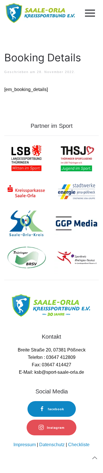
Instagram (56, 427)
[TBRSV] (26, 257)
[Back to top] (95, 458)
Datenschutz (52, 444)
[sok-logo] (26, 224)
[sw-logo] (76, 190)
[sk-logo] (26, 190)
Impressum (24, 444)
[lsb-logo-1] (26, 157)
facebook (56, 409)
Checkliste (79, 444)
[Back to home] (39, 13)
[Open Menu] (89, 13)
